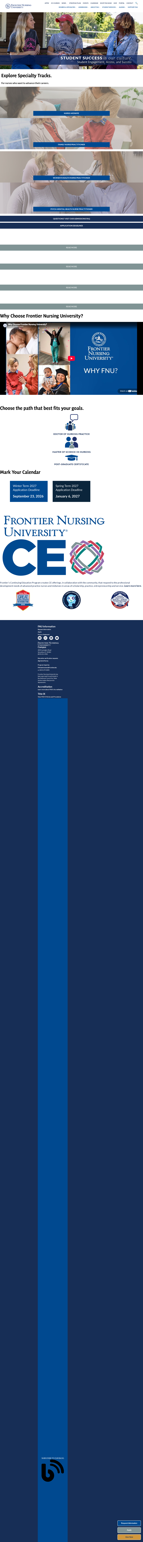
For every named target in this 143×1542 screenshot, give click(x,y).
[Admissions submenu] (88, 7)
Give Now (129, 1537)
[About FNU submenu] (99, 7)
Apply (40, 632)
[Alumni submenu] (125, 7)
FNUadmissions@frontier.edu (47, 667)
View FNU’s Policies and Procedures (49, 697)
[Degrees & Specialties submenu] (75, 7)
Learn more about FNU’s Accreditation (50, 689)
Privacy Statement (44, 634)
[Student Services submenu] (116, 7)
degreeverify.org (43, 661)
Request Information (44, 629)
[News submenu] (66, 3)
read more (71, 247)
